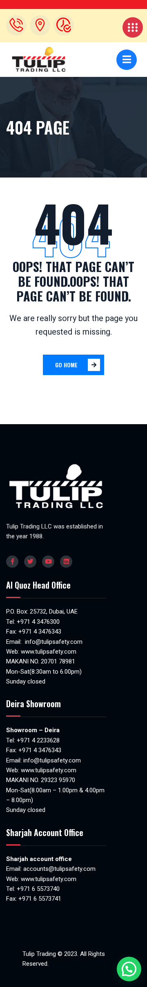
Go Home (66, 364)
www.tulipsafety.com (48, 651)
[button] (129, 969)
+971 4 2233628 (38, 740)
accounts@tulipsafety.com (59, 868)
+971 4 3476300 (38, 621)
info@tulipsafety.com (52, 641)
